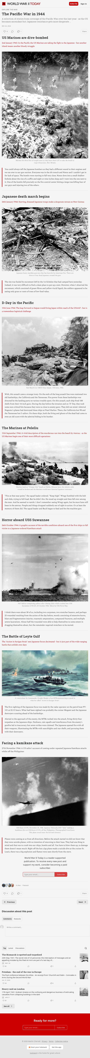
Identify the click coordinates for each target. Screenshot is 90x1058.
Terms (51, 1041)
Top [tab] (4, 948)
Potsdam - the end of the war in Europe (21, 972)
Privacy (44, 1041)
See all (6, 1006)
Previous (11, 902)
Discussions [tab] (19, 948)
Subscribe (73, 4)
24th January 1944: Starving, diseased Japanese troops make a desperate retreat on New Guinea (43, 201)
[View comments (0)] (12, 31)
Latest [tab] (10, 948)
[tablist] (12, 919)
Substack (33, 1053)
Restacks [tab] (17, 919)
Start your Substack (39, 1047)
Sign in (84, 4)
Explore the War (9, 10)
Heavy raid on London (13, 989)
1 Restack (25, 885)
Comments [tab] (7, 919)
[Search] (85, 948)
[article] (45, 960)
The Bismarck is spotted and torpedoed (22, 954)
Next (81, 902)
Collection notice (61, 1041)
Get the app (56, 1047)
